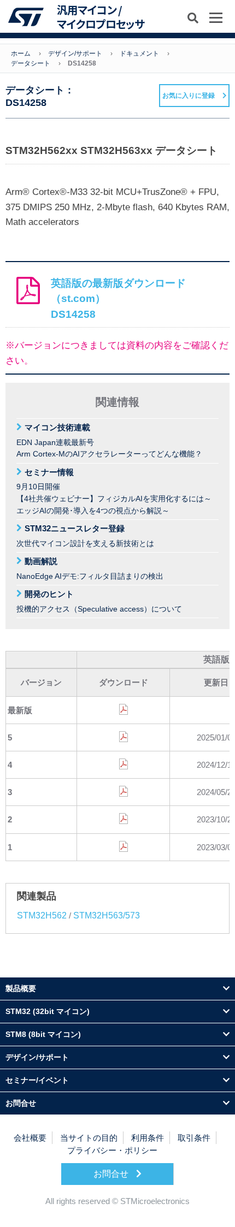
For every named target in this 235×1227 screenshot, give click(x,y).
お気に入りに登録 (188, 95)
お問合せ (112, 1173)
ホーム (21, 53)
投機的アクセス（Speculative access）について (99, 601)
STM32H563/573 (106, 915)
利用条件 (147, 1137)
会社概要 (30, 1137)
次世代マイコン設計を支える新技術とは (85, 536)
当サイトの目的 (89, 1137)
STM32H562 (42, 915)
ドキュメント (139, 53)
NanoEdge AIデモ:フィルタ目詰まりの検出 (89, 568)
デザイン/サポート (75, 53)
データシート (30, 63)
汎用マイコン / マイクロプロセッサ (100, 17)
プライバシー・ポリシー (112, 1150)
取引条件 (194, 1137)
